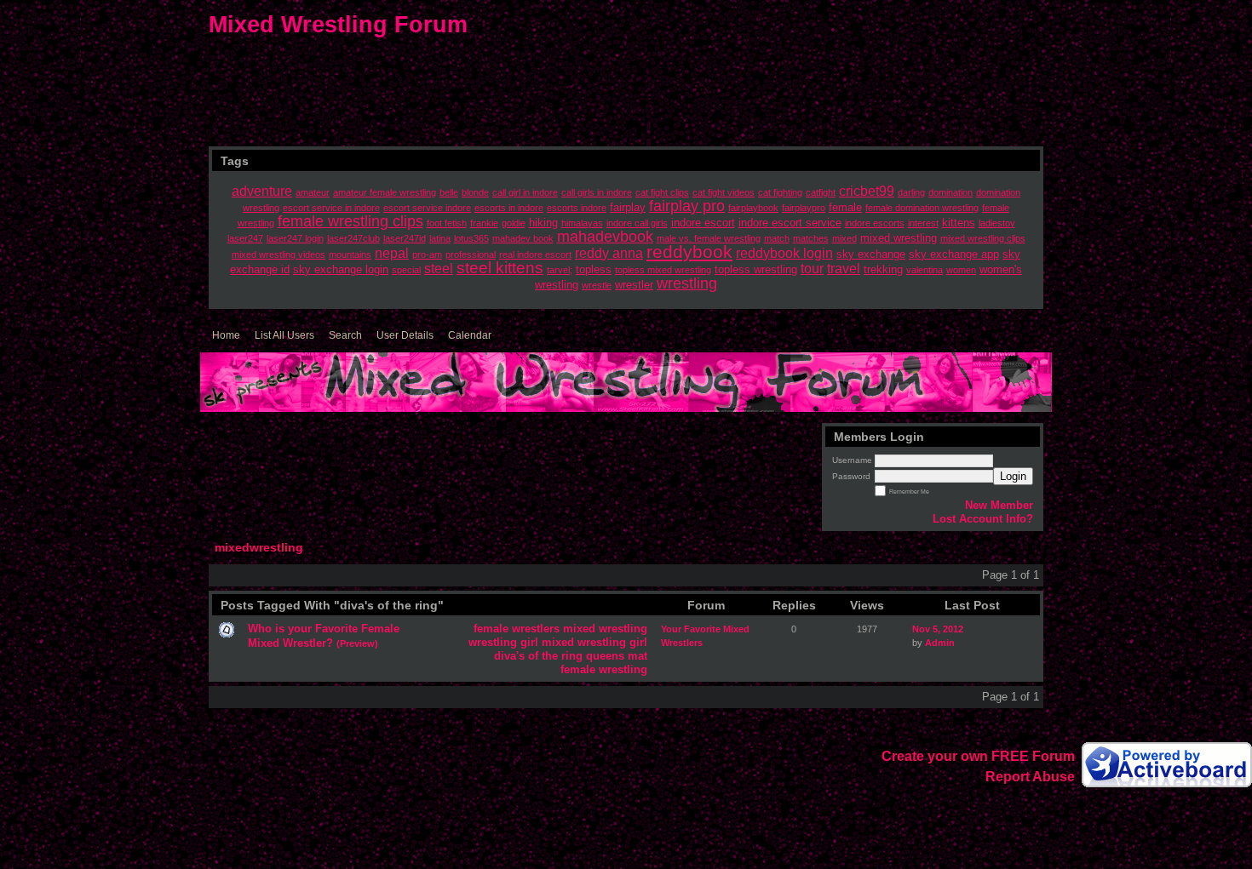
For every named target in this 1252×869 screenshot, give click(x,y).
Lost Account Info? (983, 518)
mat (637, 655)
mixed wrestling (605, 628)
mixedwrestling (259, 547)
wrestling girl (503, 642)
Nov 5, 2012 (937, 629)
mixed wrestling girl (594, 642)
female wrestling (603, 669)
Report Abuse (1030, 776)
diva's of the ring (538, 655)
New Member (999, 505)
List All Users (284, 335)
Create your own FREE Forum (978, 756)
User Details (405, 335)
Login (1013, 476)
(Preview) (357, 643)
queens (605, 655)
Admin (940, 642)
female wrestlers (517, 628)
